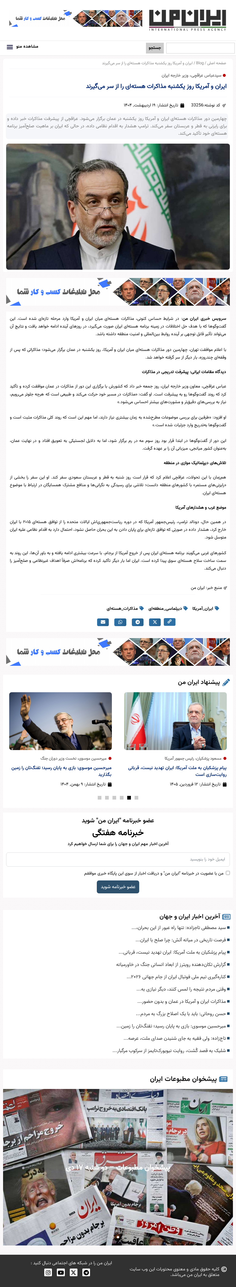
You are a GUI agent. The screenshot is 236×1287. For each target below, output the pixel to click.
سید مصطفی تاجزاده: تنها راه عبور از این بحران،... (179, 928)
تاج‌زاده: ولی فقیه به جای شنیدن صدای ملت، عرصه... (175, 1038)
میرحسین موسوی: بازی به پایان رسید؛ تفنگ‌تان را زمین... (171, 1026)
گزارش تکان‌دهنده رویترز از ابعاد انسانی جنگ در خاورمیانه (171, 965)
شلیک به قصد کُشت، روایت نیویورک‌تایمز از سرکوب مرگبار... (169, 1051)
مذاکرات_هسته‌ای (122, 609)
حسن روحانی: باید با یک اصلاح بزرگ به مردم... (181, 1014)
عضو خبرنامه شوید (118, 887)
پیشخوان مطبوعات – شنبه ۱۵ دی (118, 1168)
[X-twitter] (73, 1272)
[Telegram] (86, 1272)
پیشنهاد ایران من (199, 682)
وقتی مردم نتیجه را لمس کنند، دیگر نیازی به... (181, 989)
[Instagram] (48, 1272)
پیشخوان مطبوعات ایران (183, 1079)
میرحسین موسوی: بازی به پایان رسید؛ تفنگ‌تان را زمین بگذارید (61, 771)
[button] (10, 47)
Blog (200, 63)
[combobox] (200, 48)
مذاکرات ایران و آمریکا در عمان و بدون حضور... (182, 1002)
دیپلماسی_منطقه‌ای (165, 609)
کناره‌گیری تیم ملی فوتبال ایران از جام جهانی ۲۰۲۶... (177, 977)
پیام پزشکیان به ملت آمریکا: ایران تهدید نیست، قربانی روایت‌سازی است (177, 771)
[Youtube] (61, 1272)
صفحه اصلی (216, 63)
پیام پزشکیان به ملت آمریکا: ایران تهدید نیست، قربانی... (173, 952)
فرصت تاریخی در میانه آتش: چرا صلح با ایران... (181, 940)
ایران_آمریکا (202, 609)
